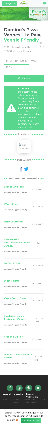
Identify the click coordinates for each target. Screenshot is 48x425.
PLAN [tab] (9, 67)
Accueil (7, 394)
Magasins (18, 394)
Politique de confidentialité (30, 401)
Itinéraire (25, 78)
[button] (9, 3)
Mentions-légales (17, 401)
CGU (43, 400)
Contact (6, 400)
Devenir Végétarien (32, 395)
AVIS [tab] (33, 61)
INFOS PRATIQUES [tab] (16, 61)
